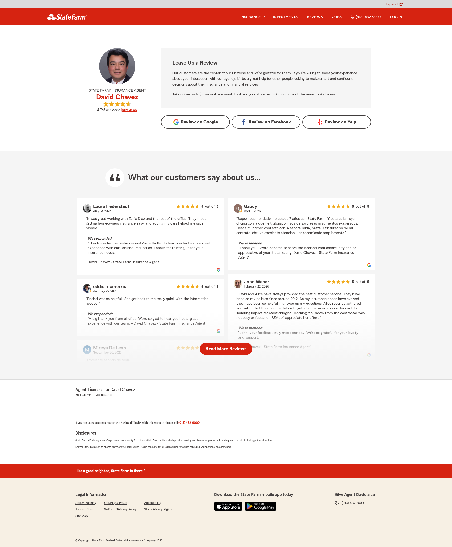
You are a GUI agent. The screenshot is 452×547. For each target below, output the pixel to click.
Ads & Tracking (85, 503)
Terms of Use (84, 509)
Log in (396, 17)
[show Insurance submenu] (263, 17)
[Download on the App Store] (228, 506)
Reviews (315, 17)
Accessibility (152, 503)
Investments (285, 17)
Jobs (337, 17)
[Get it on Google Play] (260, 506)
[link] (67, 17)
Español (392, 4)
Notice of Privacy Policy (120, 509)
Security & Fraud (115, 503)
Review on (199, 122)
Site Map (81, 516)
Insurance (250, 17)
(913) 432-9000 (368, 17)
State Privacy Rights (158, 509)
